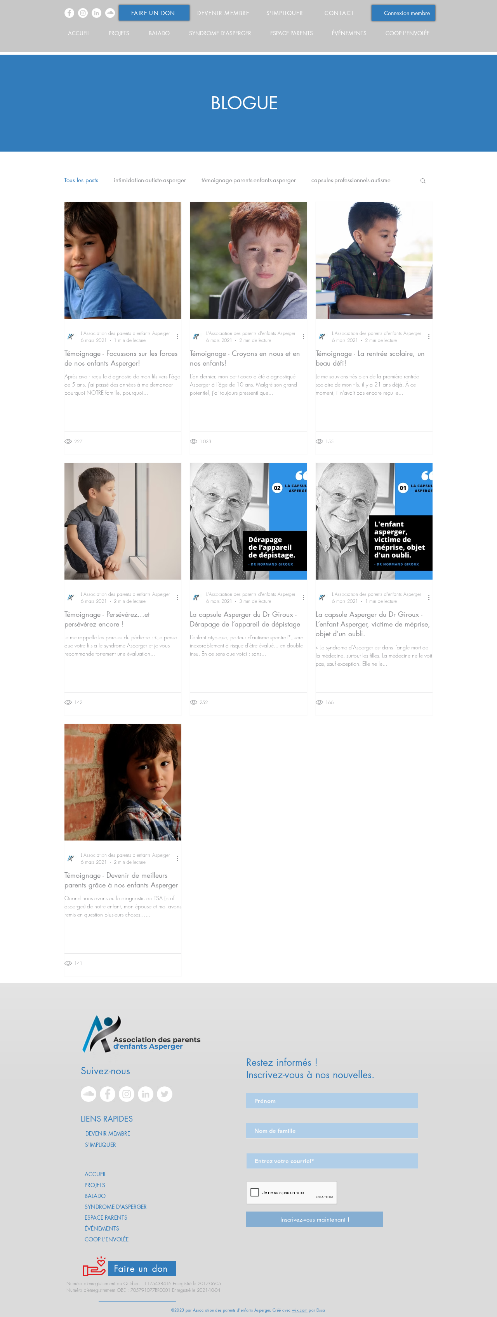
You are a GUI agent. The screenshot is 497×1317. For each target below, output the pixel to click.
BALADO (95, 1196)
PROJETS (95, 1185)
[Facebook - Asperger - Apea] (69, 13)
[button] (423, 181)
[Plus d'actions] (180, 336)
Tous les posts (81, 180)
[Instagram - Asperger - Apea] (83, 13)
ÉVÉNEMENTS (102, 1228)
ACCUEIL (95, 1174)
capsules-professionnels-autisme (351, 180)
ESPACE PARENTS (106, 1217)
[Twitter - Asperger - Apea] (164, 1094)
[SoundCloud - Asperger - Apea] (110, 13)
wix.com (300, 1310)
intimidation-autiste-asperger (150, 180)
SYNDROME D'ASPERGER (116, 1206)
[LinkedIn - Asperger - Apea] (96, 13)
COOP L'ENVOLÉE (107, 1239)
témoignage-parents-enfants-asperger (249, 180)
